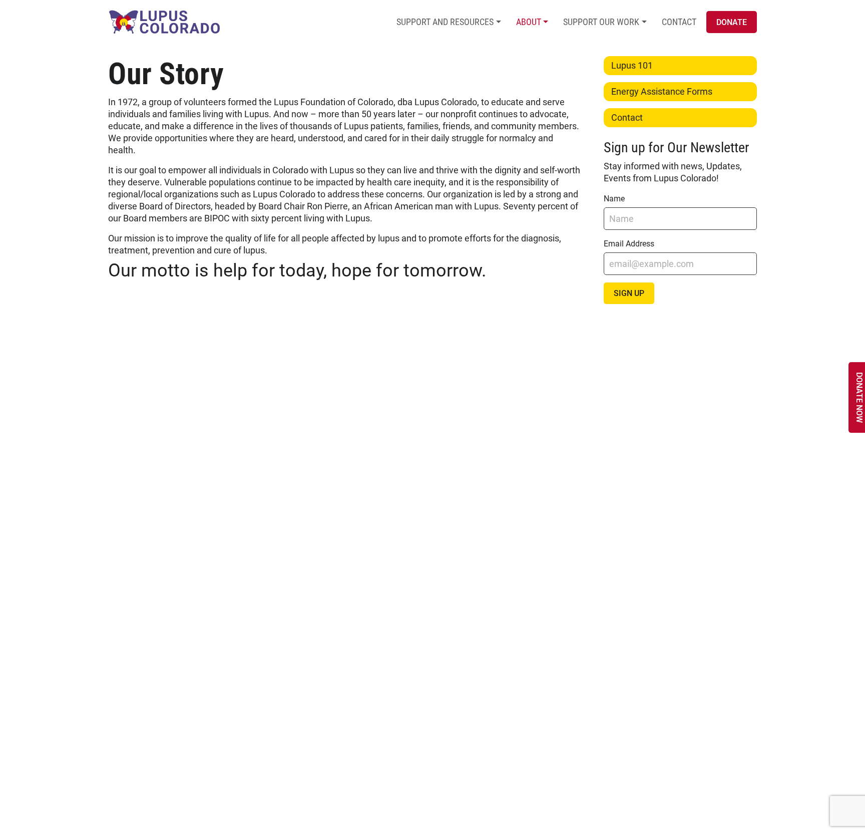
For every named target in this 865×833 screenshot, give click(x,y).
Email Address (629, 243)
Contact (679, 22)
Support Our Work (601, 22)
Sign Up (629, 293)
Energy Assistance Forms (661, 91)
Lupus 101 (632, 65)
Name (614, 198)
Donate (731, 22)
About (528, 22)
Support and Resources (445, 22)
